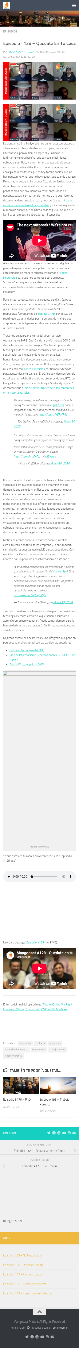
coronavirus (25, 1043)
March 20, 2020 (60, 463)
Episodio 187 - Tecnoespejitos (23, 1274)
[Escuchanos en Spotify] (59, 1133)
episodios (10, 31)
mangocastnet (12, 1221)
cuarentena (55, 1043)
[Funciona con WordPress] (28, 1327)
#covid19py (60, 571)
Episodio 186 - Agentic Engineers (25, 1284)
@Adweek (58, 405)
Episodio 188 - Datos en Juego (23, 1265)
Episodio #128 (35, 942)
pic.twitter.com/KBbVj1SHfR (30, 595)
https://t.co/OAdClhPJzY (28, 456)
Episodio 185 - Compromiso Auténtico (28, 1293)
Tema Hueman (59, 1327)
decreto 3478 (46, 314)
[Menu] (73, 5)
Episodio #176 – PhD (17, 1099)
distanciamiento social (16, 1049)
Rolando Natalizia (21, 51)
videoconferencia (13, 1055)
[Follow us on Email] (74, 1133)
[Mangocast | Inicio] (7, 5)
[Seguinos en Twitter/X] (49, 1133)
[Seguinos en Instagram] (69, 1133)
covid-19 (40, 1043)
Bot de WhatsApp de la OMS (26, 664)
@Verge (51, 456)
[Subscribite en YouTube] (64, 1133)
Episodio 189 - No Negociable (22, 1255)
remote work (39, 1049)
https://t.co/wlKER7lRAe (53, 414)
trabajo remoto (57, 1049)
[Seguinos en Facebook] (54, 1133)
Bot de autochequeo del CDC (26, 650)
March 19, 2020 (63, 602)
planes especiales (34, 369)
